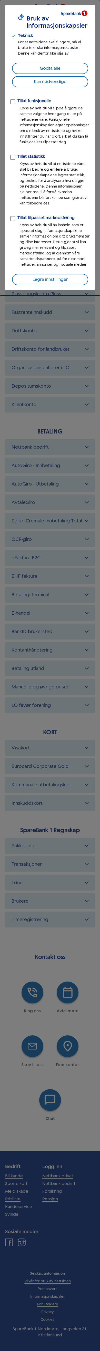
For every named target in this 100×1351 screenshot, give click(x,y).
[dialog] (50, 147)
